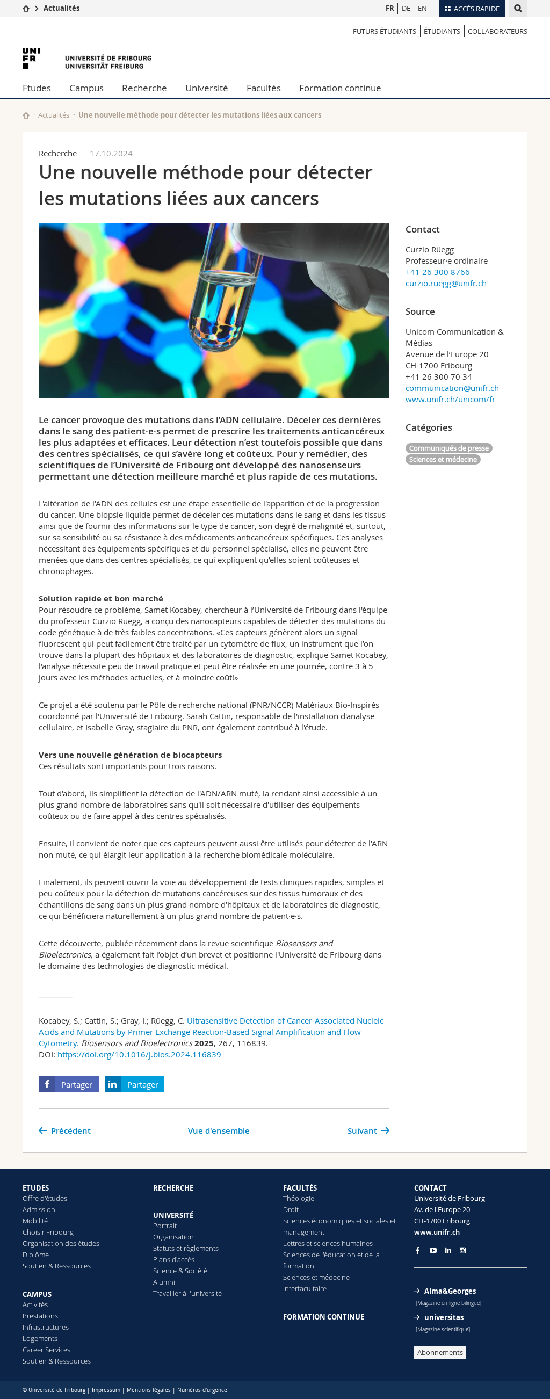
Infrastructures (46, 1327)
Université (206, 88)
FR (390, 8)
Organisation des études (61, 1243)
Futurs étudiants (384, 31)
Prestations (40, 1316)
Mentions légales (149, 1390)
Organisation (173, 1237)
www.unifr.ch (437, 1232)
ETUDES (36, 1188)
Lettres (294, 1243)
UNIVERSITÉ (173, 1215)
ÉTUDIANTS (442, 31)
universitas (444, 1317)
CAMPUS (37, 1294)
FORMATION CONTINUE (323, 1317)
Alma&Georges (450, 1291)
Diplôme (36, 1254)
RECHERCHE (173, 1188)
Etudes (37, 88)
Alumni (164, 1282)
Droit (291, 1209)
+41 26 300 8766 (438, 271)
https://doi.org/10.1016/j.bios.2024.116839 (139, 1054)
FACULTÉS (300, 1188)
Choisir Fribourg (48, 1232)
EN (422, 8)
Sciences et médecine (443, 459)
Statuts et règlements (186, 1248)
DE (406, 8)
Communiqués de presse (449, 448)
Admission (39, 1209)
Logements (40, 1338)
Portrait (165, 1225)
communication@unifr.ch (452, 387)
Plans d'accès (173, 1259)
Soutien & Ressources (57, 1266)
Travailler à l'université (187, 1293)
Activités (35, 1304)
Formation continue (340, 88)
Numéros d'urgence (202, 1390)
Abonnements (440, 1352)
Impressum (106, 1390)
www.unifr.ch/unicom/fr (450, 399)
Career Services (46, 1349)
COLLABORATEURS (497, 31)
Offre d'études (45, 1198)
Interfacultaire (305, 1288)
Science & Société (180, 1270)
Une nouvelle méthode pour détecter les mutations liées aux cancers (199, 115)
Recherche (144, 88)
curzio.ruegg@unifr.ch (446, 283)
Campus (86, 88)
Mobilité (35, 1221)
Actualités (61, 8)
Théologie (298, 1198)
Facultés (264, 88)
